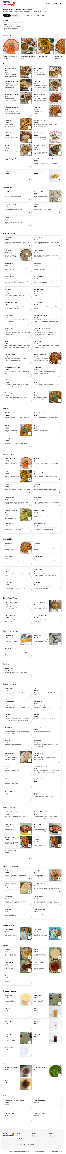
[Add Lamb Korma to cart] (59, 577)
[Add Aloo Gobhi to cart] (59, 271)
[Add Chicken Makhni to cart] (52, 52)
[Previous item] (56, 35)
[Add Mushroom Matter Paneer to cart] (59, 336)
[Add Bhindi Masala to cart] (59, 297)
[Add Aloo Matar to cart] (59, 375)
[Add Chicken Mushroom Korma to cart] (30, 518)
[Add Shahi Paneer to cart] (30, 271)
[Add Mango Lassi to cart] (30, 1003)
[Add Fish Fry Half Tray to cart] (59, 1108)
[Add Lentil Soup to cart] (30, 199)
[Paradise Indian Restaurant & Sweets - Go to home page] (9, 3)
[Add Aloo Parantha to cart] (59, 786)
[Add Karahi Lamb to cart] (30, 590)
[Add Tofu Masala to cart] (30, 387)
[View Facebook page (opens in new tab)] (4, 1152)
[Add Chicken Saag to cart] (30, 531)
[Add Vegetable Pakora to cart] (59, 128)
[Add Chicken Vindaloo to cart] (30, 492)
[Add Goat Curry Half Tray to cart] (30, 1121)
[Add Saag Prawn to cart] (59, 433)
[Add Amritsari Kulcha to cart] (59, 76)
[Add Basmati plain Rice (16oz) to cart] (30, 891)
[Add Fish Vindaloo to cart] (30, 433)
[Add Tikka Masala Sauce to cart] (59, 531)
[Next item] (60, 35)
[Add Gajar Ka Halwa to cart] (59, 970)
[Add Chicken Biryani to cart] (30, 878)
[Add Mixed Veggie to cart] (30, 400)
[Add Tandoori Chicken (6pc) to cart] (30, 819)
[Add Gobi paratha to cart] (30, 722)
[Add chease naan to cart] (30, 735)
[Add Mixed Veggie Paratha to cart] (59, 774)
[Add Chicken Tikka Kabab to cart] (59, 819)
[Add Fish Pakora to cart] (59, 115)
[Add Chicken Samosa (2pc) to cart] (30, 115)
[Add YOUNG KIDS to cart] (30, 676)
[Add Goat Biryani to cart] (30, 904)
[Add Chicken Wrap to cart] (30, 643)
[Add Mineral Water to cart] (30, 1055)
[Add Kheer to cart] (59, 957)
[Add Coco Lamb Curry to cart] (59, 610)
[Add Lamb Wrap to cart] (30, 656)
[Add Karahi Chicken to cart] (59, 492)
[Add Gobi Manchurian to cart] (30, 362)
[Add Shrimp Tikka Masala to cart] (59, 420)
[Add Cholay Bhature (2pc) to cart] (30, 89)
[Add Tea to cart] (59, 1016)
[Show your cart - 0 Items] (60, 3)
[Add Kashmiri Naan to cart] (59, 761)
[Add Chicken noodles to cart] (30, 179)
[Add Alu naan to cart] (59, 722)
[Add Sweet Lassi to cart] (59, 1003)
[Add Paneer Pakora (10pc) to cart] (30, 102)
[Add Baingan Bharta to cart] (30, 284)
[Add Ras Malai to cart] (30, 957)
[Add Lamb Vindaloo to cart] (59, 564)
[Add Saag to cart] (30, 349)
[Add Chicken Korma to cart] (30, 505)
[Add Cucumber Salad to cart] (59, 199)
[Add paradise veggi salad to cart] (30, 212)
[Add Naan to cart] (59, 696)
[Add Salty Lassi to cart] (30, 1042)
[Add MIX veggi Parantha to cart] (30, 799)
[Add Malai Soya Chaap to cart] (30, 153)
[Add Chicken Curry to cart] (59, 479)
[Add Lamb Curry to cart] (30, 551)
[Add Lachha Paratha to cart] (30, 761)
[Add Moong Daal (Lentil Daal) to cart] (30, 375)
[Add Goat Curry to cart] (59, 551)
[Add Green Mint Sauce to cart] (59, 1075)
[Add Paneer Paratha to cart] (30, 709)
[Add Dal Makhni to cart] (30, 258)
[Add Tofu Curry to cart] (59, 400)
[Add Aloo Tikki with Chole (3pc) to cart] (59, 153)
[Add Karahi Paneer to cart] (30, 323)
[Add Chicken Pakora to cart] (30, 140)
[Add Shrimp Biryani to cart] (59, 904)
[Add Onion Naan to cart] (59, 735)
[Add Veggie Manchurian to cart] (59, 102)
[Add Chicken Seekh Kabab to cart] (30, 832)
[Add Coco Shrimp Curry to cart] (30, 623)
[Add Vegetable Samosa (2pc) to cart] (34, 52)
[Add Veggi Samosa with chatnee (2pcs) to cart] (59, 166)
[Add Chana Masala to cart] (59, 258)
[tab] (7, 15)
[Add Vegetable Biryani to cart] (59, 891)
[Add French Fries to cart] (59, 179)
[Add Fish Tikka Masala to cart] (30, 420)
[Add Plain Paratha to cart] (30, 786)
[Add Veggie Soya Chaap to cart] (59, 362)
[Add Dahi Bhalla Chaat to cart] (59, 140)
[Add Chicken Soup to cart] (59, 212)
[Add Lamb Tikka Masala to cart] (30, 564)
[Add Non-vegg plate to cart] (30, 937)
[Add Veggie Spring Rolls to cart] (30, 166)
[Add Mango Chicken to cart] (59, 518)
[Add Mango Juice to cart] (30, 1029)
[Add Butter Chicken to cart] (59, 466)
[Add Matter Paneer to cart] (30, 336)
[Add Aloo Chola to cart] (59, 387)
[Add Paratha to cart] (30, 774)
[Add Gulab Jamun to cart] (30, 970)
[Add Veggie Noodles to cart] (30, 128)
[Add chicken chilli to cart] (59, 505)
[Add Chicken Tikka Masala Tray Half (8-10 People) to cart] (30, 1108)
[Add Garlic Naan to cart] (30, 696)
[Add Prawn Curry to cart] (30, 446)
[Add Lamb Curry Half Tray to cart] (59, 1121)
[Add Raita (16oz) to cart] (30, 917)
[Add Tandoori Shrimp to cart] (59, 832)
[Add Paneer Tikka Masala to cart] (30, 245)
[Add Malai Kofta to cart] (30, 297)
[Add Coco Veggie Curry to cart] (59, 623)
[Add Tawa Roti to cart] (30, 748)
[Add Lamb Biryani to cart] (59, 878)
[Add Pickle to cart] (30, 1088)
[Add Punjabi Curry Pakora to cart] (59, 323)
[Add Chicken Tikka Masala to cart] (17, 52)
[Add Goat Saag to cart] (59, 590)
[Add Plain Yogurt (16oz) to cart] (59, 917)
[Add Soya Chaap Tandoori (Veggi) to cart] (59, 845)
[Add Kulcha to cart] (59, 799)
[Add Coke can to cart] (30, 1016)
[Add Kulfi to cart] (30, 983)
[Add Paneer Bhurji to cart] (59, 349)
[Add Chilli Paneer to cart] (59, 310)
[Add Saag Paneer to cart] (59, 245)
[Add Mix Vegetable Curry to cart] (30, 310)
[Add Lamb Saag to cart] (30, 577)
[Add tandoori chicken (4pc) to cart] (30, 858)
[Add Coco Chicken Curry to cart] (30, 610)
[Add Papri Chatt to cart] (59, 89)
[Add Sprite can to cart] (59, 1029)
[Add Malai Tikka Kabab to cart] (30, 845)
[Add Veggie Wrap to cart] (59, 643)
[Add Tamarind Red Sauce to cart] (30, 1075)
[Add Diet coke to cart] (59, 1042)
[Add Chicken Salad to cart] (30, 225)
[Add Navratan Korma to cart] (59, 284)
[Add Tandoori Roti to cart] (59, 748)
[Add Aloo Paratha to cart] (59, 709)
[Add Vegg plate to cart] (59, 937)
